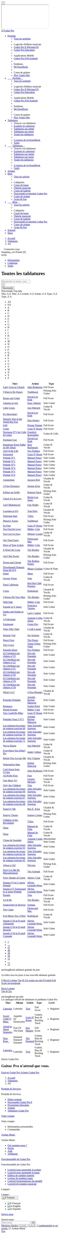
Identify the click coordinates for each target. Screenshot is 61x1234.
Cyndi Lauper (34, 629)
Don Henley (33, 420)
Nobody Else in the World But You (12, 420)
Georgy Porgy (10, 578)
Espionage (8, 624)
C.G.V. (32, 1225)
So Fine (7, 525)
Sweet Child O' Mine (7, 1019)
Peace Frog (8, 640)
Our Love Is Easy (11, 534)
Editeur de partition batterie (21, 1175)
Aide (10, 1151)
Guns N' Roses (34, 428)
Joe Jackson (33, 635)
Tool (28, 1008)
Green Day (32, 624)
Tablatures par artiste (24, 128)
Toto (29, 578)
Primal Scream (10, 709)
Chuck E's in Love (12, 498)
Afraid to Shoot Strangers (7, 1029)
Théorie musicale (22, 188)
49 (9, 953)
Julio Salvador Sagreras (34, 727)
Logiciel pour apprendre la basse (24, 1172)
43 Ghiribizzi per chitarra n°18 (11, 686)
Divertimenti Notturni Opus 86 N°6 (13, 568)
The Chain (8, 909)
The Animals (33, 871)
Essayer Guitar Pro (10, 1072)
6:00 (5, 425)
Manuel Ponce (34, 458)
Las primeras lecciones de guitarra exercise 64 (14, 853)
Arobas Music (8, 1134)
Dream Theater (34, 425)
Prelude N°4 (9, 468)
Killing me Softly (11, 492)
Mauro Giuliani (35, 568)
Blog (10, 174)
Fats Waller (32, 505)
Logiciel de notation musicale (22, 1184)
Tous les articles (21, 176)
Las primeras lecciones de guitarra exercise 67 (14, 796)
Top (3, 1231)
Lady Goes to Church (13, 387)
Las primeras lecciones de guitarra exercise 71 (14, 739)
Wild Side (8, 602)
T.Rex (30, 516)
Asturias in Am (10, 403)
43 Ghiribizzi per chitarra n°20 (11, 673)
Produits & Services (11, 1088)
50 (9, 956)
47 (9, 947)
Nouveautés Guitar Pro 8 (20, 1102)
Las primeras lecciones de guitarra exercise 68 (14, 802)
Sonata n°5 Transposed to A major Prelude (14, 890)
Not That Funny (11, 540)
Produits (12, 36)
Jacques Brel (33, 480)
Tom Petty (32, 511)
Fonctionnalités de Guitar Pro (15, 1159)
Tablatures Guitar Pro (18, 1110)
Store (10, 233)
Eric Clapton (33, 758)
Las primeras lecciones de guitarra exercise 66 (14, 790)
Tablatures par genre (24, 131)
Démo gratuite (15, 1099)
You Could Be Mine (13, 713)
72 (9, 964)
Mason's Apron (10, 521)
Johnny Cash (33, 877)
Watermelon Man (11, 764)
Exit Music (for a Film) (14, 916)
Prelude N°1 (9, 458)
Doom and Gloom (12, 562)
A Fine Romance (11, 486)
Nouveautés (8, 288)
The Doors (32, 640)
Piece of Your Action (13, 545)
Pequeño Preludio (11, 700)
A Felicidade (9, 619)
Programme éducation (18, 1105)
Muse (30, 573)
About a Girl (9, 865)
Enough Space (10, 650)
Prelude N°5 (9, 471)
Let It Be (7, 900)
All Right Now (10, 775)
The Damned (30, 1040)
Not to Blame (9, 745)
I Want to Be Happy (13, 392)
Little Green (9, 408)
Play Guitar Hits (22, 75)
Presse (11, 1148)
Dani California (10, 584)
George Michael (31, 780)
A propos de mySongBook (27, 140)
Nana (5, 827)
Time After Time (11, 629)
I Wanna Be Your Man (14, 597)
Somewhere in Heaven (14, 905)
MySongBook (21, 67)
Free (29, 775)
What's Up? (9, 692)
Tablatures (13, 120)
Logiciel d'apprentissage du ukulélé (25, 1181)
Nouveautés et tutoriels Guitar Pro (30, 193)
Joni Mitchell (33, 408)
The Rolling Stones (33, 562)
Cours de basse (21, 185)
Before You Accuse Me (14, 758)
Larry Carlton (34, 613)
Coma (6, 428)
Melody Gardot (35, 534)
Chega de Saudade (12, 840)
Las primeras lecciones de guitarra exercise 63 (14, 846)
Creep (6, 591)
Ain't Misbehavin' (11, 505)
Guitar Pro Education (24, 50)
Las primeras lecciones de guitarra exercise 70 (14, 733)
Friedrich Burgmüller (33, 433)
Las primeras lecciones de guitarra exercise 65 (14, 859)
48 (9, 950)
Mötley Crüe (33, 529)
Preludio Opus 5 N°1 (13, 719)
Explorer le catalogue (24, 126)
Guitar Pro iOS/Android (26, 58)
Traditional (32, 392)
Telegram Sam (10, 516)
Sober (6, 573)
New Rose (6, 1040)
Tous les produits (22, 38)
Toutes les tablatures (24, 134)
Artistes (11, 171)
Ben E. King (33, 809)
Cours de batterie (22, 190)
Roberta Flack (34, 492)
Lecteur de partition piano (20, 1178)
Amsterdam (8, 480)
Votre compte (7, 1116)
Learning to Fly (10, 511)
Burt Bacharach (32, 446)
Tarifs (16, 143)
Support (11, 230)
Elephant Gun (10, 440)
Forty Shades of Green (14, 877)
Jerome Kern (33, 486)
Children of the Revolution (10, 821)
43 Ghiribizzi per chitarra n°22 (11, 661)
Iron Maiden (29, 1029)
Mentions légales (9, 1225)
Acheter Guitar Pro (29, 1072)
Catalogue (13, 263)
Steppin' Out (9, 635)
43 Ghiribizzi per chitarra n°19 (11, 680)
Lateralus (7, 1008)
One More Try (10, 780)
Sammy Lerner (34, 815)
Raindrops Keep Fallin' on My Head (14, 446)
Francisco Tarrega (32, 607)
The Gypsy (8, 645)
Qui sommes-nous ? (17, 1145)
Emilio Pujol (33, 706)
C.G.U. (24, 1225)
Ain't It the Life (10, 451)
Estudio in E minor (12, 607)
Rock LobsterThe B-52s (8, 990)
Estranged (8, 454)
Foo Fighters (33, 451)
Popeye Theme (10, 815)
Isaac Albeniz (34, 403)
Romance (7, 706)
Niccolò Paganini (31, 655)
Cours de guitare (22, 196)
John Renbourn (35, 387)
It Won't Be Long (11, 550)
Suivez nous (7, 1214)
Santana (31, 905)
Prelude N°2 (9, 461)
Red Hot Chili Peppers (34, 584)
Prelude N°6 (9, 475)
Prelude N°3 (9, 464)
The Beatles (33, 550)
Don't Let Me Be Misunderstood (11, 871)
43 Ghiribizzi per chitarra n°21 (11, 667)
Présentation (14, 260)
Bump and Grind (11, 398)
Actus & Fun (20, 199)
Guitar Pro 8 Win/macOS (26, 47)
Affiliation (13, 1154)
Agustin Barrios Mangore (31, 700)
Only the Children (12, 785)
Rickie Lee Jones (32, 498)
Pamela (6, 895)
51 (9, 958)
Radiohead (32, 591)
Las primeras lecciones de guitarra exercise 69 (14, 727)
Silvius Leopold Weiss (34, 884)
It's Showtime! (10, 414)
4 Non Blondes (34, 692)
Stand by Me (9, 809)
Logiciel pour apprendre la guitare (24, 1169)
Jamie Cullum (34, 752)
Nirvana (31, 865)
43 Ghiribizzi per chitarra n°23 (11, 655)
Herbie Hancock (31, 764)
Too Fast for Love (12, 529)
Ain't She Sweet (11, 556)
